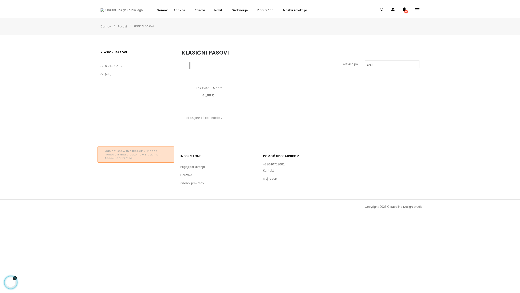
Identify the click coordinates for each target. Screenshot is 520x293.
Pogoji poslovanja (192, 167)
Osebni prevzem (192, 183)
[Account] (393, 10)
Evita (108, 74)
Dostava (186, 175)
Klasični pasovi (114, 52)
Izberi (391, 64)
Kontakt (268, 170)
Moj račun (270, 179)
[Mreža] (186, 65)
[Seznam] (194, 65)
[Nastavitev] (415, 10)
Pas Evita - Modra (209, 88)
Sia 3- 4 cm (113, 66)
